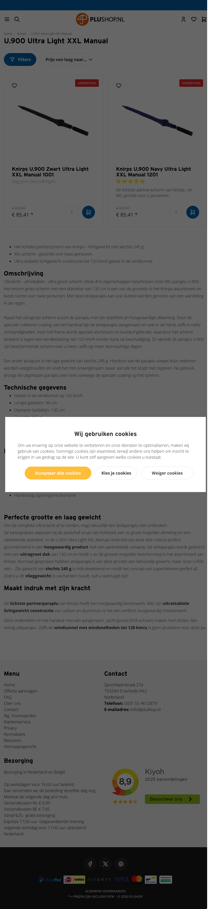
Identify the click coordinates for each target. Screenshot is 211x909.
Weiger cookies (167, 473)
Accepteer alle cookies (58, 473)
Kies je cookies (116, 473)
